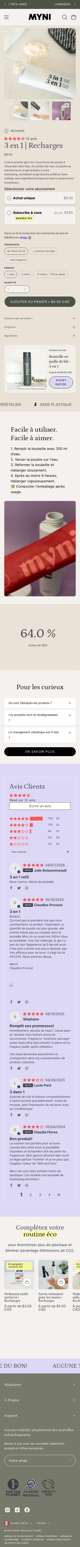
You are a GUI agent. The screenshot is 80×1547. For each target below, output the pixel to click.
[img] (34, 865)
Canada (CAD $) (19, 1523)
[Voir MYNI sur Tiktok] (17, 1510)
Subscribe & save (28, 215)
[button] (64, 17)
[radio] (9, 198)
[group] (40, 4)
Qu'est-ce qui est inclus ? (18, 318)
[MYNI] (40, 17)
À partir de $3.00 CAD (18, 1308)
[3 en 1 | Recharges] (18, 110)
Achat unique (24, 198)
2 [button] (31, 1195)
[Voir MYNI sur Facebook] (27, 1510)
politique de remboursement (18, 1536)
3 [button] (40, 1195)
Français (41, 1523)
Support (10, 1415)
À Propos (11, 1400)
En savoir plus (40, 751)
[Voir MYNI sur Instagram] (7, 1510)
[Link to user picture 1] (11, 984)
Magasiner (13, 1384)
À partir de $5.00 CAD (52, 1308)
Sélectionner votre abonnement (29, 189)
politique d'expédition (46, 1536)
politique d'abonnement (59, 1539)
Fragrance (10, 327)
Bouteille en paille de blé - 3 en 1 (60, 361)
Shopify (38, 1530)
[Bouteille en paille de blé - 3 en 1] (27, 369)
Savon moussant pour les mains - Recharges (50, 1297)
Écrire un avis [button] (40, 806)
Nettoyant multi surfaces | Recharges (16, 1297)
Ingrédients (10, 335)
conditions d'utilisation (33, 1539)
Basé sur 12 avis (22, 800)
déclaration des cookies (16, 1542)
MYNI (16, 1530)
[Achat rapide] (27, 1282)
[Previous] (5, 4)
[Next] (75, 4)
